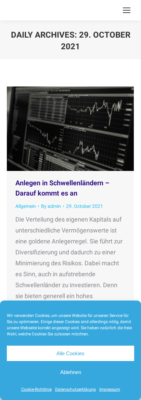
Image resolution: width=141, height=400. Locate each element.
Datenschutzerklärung (75, 389)
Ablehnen (70, 372)
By (51, 206)
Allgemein (25, 206)
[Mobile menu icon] (126, 10)
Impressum (109, 389)
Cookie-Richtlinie (36, 389)
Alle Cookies (70, 353)
